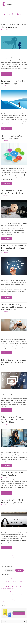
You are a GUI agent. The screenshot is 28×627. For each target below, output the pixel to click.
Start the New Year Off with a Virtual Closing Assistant (13, 501)
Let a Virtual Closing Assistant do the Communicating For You (14, 362)
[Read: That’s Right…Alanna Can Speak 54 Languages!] (14, 154)
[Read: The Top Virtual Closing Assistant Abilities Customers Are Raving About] (14, 325)
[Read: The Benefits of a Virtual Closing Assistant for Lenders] (14, 209)
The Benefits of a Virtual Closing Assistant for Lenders (13, 191)
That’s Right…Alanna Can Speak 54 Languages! (11, 137)
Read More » (7, 74)
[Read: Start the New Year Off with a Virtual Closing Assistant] (14, 518)
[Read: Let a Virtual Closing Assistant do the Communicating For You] (14, 380)
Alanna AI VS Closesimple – (7, 591)
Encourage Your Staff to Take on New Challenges (13, 82)
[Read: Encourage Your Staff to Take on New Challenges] (14, 99)
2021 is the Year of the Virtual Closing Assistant (13, 473)
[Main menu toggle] (25, 4)
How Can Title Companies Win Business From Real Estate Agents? (14, 247)
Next (15, 558)
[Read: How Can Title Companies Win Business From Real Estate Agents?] (14, 266)
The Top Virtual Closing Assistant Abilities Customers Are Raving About (13, 307)
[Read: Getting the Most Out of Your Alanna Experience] (14, 42)
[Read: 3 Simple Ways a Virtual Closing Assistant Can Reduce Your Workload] (14, 438)
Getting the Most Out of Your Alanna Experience (13, 25)
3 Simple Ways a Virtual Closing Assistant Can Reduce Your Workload (13, 419)
